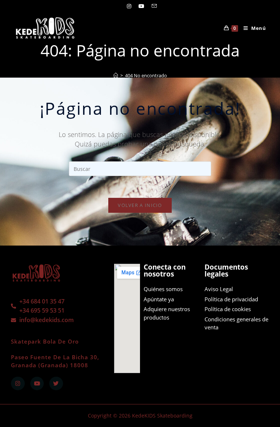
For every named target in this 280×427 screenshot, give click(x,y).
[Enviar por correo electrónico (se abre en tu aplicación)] (152, 6)
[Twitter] (56, 384)
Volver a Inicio (140, 205)
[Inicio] (115, 75)
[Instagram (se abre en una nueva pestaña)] (129, 6)
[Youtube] (37, 384)
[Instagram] (18, 384)
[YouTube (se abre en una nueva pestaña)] (141, 6)
